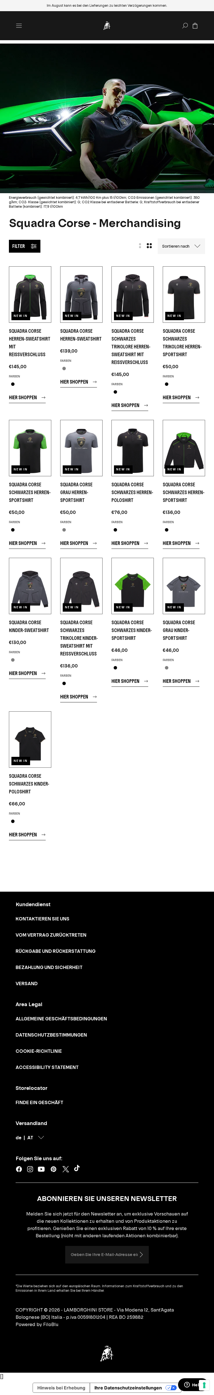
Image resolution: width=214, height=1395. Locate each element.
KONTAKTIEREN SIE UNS (42, 918)
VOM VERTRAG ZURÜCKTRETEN (51, 934)
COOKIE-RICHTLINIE (39, 1051)
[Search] (185, 25)
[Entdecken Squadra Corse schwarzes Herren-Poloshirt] (133, 448)
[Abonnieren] (141, 1254)
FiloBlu (51, 1324)
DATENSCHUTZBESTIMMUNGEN (51, 1034)
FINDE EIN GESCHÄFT (39, 1102)
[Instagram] (30, 1169)
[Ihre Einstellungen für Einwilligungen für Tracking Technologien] (204, 1385)
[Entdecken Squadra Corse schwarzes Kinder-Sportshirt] (133, 586)
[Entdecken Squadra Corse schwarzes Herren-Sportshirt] (30, 448)
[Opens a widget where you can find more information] (193, 1385)
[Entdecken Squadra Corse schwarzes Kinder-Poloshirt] (30, 739)
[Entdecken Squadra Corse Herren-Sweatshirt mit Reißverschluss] (30, 294)
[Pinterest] (53, 1169)
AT (30, 1137)
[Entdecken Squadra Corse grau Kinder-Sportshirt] (184, 586)
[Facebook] (19, 1169)
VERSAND (27, 983)
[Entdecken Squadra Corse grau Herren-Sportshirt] (81, 448)
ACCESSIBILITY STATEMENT (47, 1067)
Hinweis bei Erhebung (61, 1388)
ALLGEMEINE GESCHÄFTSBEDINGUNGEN (61, 1018)
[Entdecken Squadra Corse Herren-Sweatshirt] (81, 294)
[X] (65, 1169)
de (18, 1137)
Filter (18, 246)
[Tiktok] (78, 1169)
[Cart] (195, 25)
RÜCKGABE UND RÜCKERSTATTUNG (56, 951)
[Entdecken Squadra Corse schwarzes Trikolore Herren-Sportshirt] (184, 294)
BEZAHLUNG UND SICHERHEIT (49, 967)
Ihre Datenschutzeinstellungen (128, 1388)
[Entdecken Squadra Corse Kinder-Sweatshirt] (30, 586)
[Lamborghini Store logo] (107, 25)
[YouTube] (41, 1169)
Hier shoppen (23, 397)
